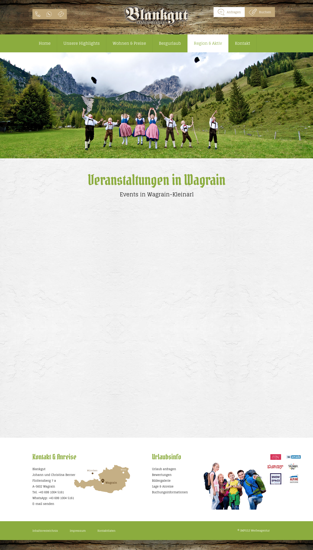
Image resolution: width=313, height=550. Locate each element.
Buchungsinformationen (170, 492)
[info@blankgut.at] (61, 14)
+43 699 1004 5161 (51, 492)
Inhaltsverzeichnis (45, 530)
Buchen (265, 12)
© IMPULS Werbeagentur (253, 530)
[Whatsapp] (49, 14)
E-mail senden (43, 503)
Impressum (78, 530)
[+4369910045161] (37, 14)
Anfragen (234, 12)
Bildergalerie (161, 480)
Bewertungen (162, 474)
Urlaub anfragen (164, 469)
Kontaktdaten (106, 530)
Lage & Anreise (163, 486)
